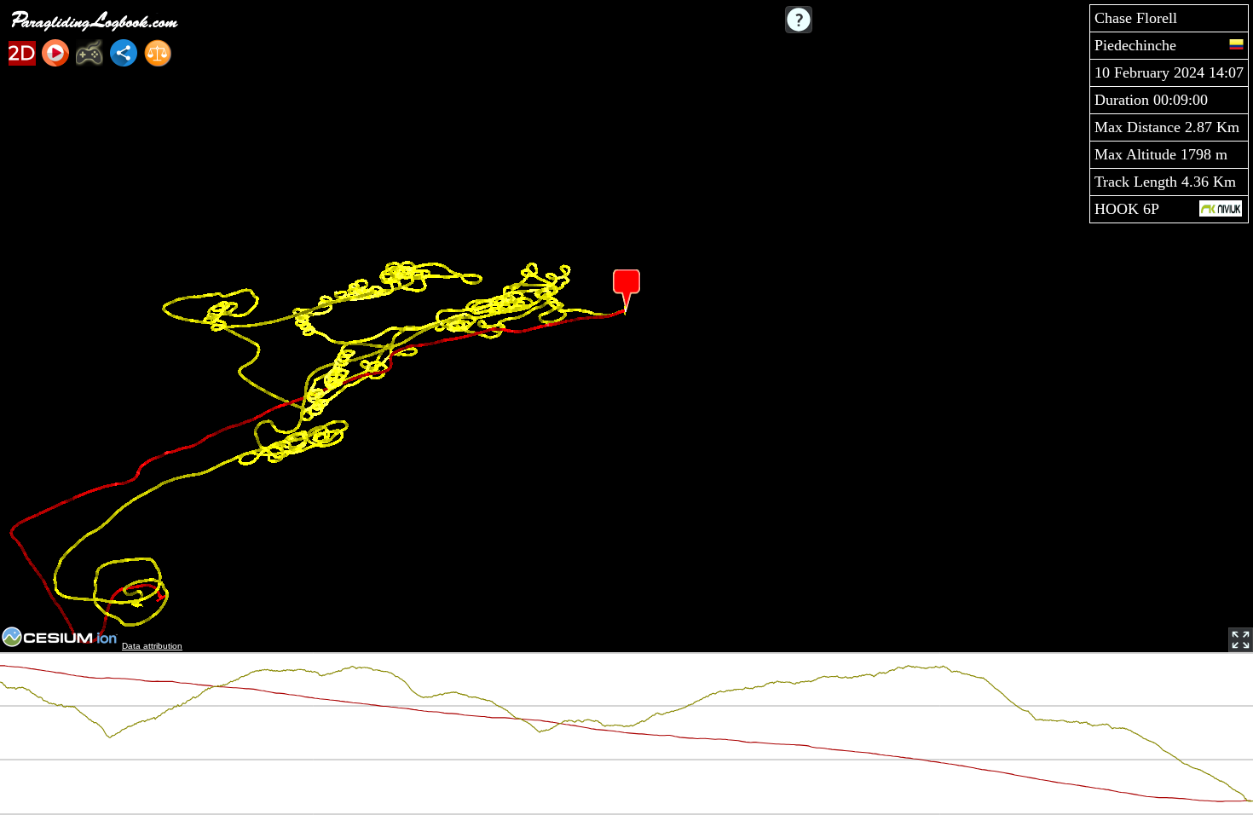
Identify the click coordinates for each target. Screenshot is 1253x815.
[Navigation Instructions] (798, 19)
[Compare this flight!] (157, 52)
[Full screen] (1240, 639)
